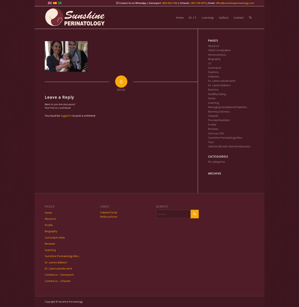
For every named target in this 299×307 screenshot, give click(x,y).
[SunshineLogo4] (75, 17)
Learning (213, 103)
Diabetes (213, 76)
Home (211, 98)
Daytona (213, 72)
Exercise (213, 89)
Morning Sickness (219, 111)
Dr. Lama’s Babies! (219, 85)
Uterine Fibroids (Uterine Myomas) (229, 146)
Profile (212, 124)
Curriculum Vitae (55, 237)
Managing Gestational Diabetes (227, 107)
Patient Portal (108, 212)
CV (209, 63)
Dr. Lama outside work (222, 81)
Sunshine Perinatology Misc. (225, 137)
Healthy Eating (217, 94)
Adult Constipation (219, 50)
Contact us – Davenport (59, 274)
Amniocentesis (217, 54)
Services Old (216, 133)
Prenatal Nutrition (219, 120)
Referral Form (108, 217)
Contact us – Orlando (58, 281)
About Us (213, 46)
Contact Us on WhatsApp (132, 2)
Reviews (213, 129)
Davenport (214, 68)
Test (210, 142)
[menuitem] (179, 17)
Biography (214, 59)
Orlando (213, 116)
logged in (66, 115)
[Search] (250, 17)
